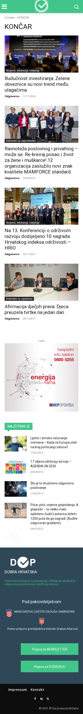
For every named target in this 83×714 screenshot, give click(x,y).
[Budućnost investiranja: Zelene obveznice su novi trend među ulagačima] (41, 54)
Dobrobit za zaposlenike (21, 140)
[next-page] (15, 537)
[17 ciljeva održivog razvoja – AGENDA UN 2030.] (16, 467)
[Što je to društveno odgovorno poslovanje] (16, 489)
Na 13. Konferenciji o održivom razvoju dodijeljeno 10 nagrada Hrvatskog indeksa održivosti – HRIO (38, 239)
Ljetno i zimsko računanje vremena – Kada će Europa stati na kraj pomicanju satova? (53, 442)
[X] (47, 699)
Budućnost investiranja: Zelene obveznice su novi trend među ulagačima (37, 84)
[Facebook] (35, 699)
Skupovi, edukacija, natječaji (22, 70)
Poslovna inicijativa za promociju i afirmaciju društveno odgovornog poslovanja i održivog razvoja (40, 582)
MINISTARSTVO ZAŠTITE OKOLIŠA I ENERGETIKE (44, 612)
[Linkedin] (41, 699)
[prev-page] (7, 537)
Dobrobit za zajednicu (19, 298)
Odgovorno (12, 96)
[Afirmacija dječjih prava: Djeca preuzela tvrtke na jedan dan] (41, 282)
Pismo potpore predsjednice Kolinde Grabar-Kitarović (42, 629)
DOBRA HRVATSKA (21, 572)
